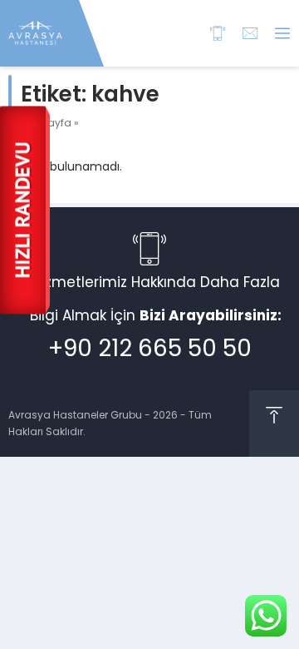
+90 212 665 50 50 (150, 348)
